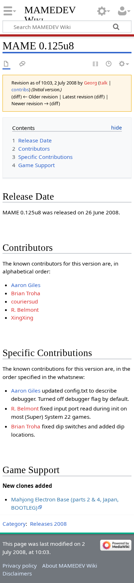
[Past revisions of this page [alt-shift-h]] (109, 64)
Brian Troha (25, 293)
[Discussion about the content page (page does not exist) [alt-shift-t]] (22, 64)
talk (104, 82)
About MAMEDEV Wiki (69, 565)
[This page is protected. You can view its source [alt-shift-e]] (96, 64)
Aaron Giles (25, 284)
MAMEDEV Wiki (49, 14)
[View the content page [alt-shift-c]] (6, 64)
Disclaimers (17, 573)
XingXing (22, 317)
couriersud (24, 301)
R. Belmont (25, 309)
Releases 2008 (48, 523)
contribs (20, 89)
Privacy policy (20, 565)
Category (14, 523)
